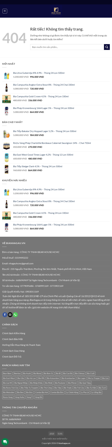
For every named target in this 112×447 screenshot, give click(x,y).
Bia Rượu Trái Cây (10, 388)
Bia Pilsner (72, 383)
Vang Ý (30, 397)
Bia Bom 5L (48, 373)
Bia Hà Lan (31, 378)
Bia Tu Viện (91, 388)
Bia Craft (90, 373)
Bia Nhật (48, 383)
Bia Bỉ (58, 373)
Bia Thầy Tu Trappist (29, 388)
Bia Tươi (102, 388)
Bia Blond (37, 373)
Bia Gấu (21, 378)
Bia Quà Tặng (85, 383)
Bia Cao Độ (67, 373)
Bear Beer (7, 373)
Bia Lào (105, 378)
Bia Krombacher (68, 378)
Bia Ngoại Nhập (20, 383)
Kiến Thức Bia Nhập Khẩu (54, 439)
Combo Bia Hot (41, 392)
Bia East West (9, 378)
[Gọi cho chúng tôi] (15, 314)
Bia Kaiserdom (53, 378)
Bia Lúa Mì (7, 383)
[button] (4, 11)
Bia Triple (67, 388)
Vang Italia (19, 397)
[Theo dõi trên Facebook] (4, 314)
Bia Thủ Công (46, 388)
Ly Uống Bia (96, 392)
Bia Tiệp (57, 388)
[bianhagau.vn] (56, 11)
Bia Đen (20, 392)
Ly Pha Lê (85, 392)
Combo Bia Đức (57, 392)
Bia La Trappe (94, 378)
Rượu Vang (8, 397)
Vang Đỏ (38, 397)
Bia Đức (29, 392)
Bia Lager (82, 378)
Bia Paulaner (60, 383)
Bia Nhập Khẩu (36, 383)
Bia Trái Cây (79, 388)
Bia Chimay (79, 373)
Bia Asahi (27, 373)
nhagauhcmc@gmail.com (21, 263)
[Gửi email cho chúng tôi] (10, 314)
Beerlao (17, 373)
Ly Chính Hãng (72, 392)
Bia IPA (41, 378)
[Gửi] (107, 47)
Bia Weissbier (8, 392)
